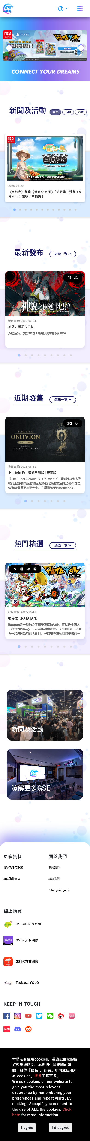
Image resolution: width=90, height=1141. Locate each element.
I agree (27, 1128)
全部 (55, 112)
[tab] (14, 209)
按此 (38, 1076)
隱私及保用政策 (13, 867)
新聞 (68, 112)
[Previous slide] (9, 47)
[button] (62, 8)
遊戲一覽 (61, 254)
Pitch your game (59, 890)
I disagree (60, 1128)
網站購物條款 (11, 878)
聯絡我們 (54, 878)
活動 (81, 112)
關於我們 (54, 867)
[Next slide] (81, 47)
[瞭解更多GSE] (45, 774)
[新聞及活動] (45, 715)
